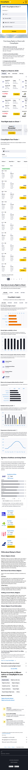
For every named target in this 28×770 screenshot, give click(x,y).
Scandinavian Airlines (11, 474)
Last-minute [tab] (14, 73)
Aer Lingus (9, 520)
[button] (20, 6)
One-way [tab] (21, 73)
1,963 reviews (10, 478)
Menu (26, 1)
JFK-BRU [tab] (11, 292)
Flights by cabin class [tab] (15, 679)
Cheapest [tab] (4, 73)
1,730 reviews (10, 524)
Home (5, 747)
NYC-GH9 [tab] (4, 302)
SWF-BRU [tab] (23, 292)
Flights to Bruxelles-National (7, 698)
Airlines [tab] (18, 691)
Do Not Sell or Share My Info (14, 760)
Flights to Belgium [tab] (15, 682)
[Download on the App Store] (16, 766)
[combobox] (5, 10)
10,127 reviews (10, 514)
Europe (9, 747)
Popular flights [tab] (16, 688)
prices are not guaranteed (6, 733)
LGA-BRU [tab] (17, 292)
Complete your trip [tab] (6, 685)
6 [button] (19, 279)
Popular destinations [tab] (6, 688)
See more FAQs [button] (14, 668)
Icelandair (9, 540)
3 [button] (13, 279)
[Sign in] (23, 2)
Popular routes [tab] (15, 685)
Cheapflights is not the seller (8, 737)
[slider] (26, 157)
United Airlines (10, 510)
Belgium (13, 747)
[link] (11, 133)
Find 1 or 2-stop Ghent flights (7, 660)
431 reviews (9, 534)
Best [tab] (9, 73)
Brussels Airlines (10, 530)
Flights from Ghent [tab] (6, 682)
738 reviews (9, 544)
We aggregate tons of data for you (9, 739)
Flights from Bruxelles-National (7, 700)
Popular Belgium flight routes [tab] (8, 691)
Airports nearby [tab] (5, 679)
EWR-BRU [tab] (5, 292)
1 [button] (8, 279)
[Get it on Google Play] (11, 766)
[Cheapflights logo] (5, 2)
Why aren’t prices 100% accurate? (9, 742)
